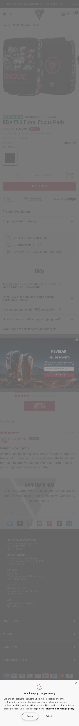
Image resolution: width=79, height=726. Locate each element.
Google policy (67, 709)
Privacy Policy (52, 709)
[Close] (76, 683)
